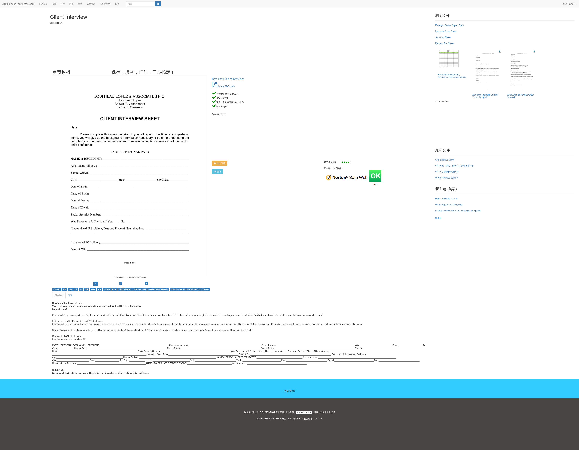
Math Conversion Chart (446, 198)
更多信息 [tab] (59, 295)
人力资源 (91, 3)
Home (42, 3)
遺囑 (86, 289)
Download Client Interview (228, 79)
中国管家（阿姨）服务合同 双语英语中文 (454, 165)
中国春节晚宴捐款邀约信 (447, 171)
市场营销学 (105, 3)
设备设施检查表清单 (444, 159)
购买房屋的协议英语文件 (447, 177)
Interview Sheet (140, 289)
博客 (316, 412)
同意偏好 (248, 412)
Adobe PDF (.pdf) (226, 86)
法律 (54, 3)
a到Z (322, 412)
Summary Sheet (443, 37)
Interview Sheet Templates (158, 289)
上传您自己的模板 (304, 412)
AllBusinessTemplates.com (18, 4)
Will (81, 289)
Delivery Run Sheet (444, 43)
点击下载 (220, 163)
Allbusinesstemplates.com (269, 418)
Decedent (127, 289)
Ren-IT (290, 418)
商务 (80, 3)
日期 (120, 289)
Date (114, 289)
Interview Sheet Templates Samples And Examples (190, 289)
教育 (71, 3)
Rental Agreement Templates (449, 204)
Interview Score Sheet (445, 31)
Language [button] (569, 3)
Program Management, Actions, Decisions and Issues (452, 75)
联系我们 (259, 412)
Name (93, 289)
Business (56, 289)
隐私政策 (290, 412)
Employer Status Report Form (449, 25)
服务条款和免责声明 (274, 412)
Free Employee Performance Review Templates (458, 210)
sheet (71, 289)
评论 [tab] (70, 295)
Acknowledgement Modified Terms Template (485, 95)
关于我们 (330, 412)
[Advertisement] (140, 45)
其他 (117, 3)
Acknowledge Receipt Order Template (520, 95)
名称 (99, 289)
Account (107, 289)
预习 (218, 171)
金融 (63, 3)
